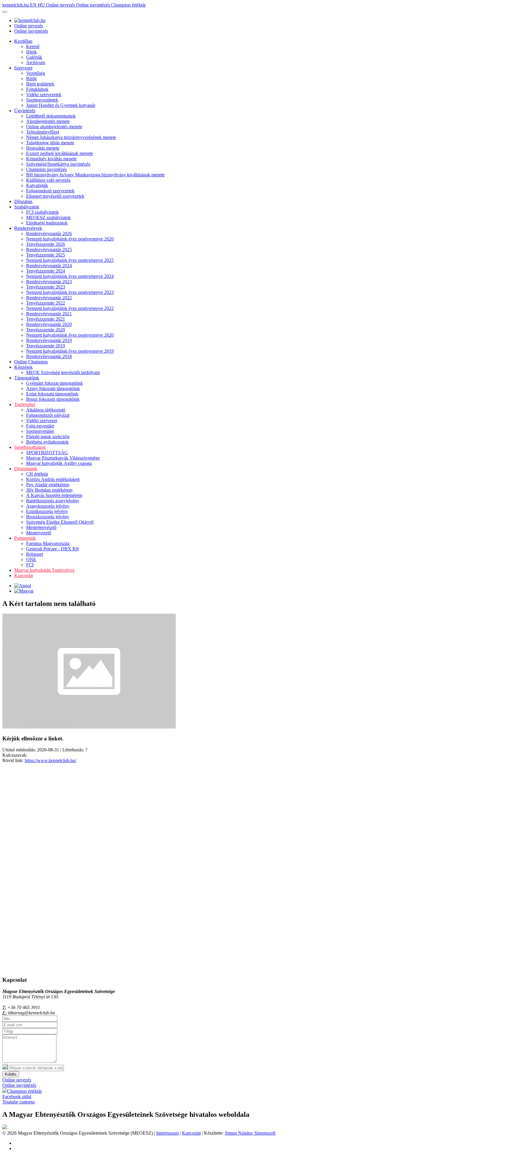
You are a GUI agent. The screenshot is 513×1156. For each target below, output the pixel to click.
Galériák (34, 57)
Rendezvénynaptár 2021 (49, 313)
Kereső (32, 46)
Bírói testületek (40, 83)
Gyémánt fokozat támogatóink (54, 383)
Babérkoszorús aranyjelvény (52, 500)
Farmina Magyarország (47, 543)
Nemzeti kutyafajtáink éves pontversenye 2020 (70, 335)
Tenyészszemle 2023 (45, 286)
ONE (31, 559)
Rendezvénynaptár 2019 (49, 340)
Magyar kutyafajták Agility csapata (59, 463)
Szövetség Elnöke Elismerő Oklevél (60, 522)
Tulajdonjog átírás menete (50, 142)
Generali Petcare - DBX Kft (52, 548)
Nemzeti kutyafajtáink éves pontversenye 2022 (70, 308)
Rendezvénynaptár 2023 (49, 281)
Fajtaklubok (37, 89)
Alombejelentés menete (48, 121)
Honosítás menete (42, 148)
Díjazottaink (25, 468)
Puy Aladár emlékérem (47, 484)
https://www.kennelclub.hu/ (50, 760)
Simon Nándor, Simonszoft (250, 1133)
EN (34, 4)
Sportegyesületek (42, 99)
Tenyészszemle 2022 (45, 302)
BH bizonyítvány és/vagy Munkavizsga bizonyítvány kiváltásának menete (95, 174)
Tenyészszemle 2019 (45, 345)
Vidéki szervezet (41, 420)
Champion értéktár (128, 4)
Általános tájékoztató (45, 409)
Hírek (31, 51)
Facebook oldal (16, 1096)
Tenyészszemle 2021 (45, 319)
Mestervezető (38, 532)
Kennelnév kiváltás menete (51, 158)
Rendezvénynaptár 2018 (49, 356)
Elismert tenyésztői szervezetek (55, 196)
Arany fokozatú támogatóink (53, 388)
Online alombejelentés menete (54, 126)
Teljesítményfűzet (42, 131)
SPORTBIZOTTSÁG (47, 452)
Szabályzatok (26, 206)
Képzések (23, 367)
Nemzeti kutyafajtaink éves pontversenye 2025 (70, 260)
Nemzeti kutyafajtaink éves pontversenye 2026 (70, 238)
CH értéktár (37, 473)
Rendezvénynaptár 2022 (49, 297)
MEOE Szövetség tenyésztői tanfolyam (63, 372)
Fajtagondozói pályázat (47, 415)
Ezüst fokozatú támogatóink (52, 393)
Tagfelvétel (24, 404)
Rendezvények (28, 228)
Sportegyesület (40, 431)
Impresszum (167, 1133)
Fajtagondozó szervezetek (50, 190)
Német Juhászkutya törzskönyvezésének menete (71, 137)
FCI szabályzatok (42, 212)
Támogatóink (26, 377)
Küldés (11, 1074)
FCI (30, 564)
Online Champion (31, 361)
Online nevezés (61, 4)
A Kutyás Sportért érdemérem (54, 495)
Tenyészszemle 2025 (45, 254)
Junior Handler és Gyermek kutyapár (60, 105)
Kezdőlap (23, 41)
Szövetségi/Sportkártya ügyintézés (58, 164)
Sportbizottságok (30, 447)
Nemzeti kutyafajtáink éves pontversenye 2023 (70, 292)
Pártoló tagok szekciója (47, 436)
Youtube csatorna (18, 1101)
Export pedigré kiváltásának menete (59, 153)
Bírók (31, 78)
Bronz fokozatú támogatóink (53, 399)
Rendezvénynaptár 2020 (49, 324)
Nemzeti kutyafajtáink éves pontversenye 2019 (70, 351)
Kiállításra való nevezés (48, 180)
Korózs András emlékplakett (53, 479)
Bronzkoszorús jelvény (47, 516)
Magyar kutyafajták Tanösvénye (44, 570)
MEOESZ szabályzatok (48, 217)
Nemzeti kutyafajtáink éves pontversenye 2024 (70, 276)
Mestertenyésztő (41, 527)
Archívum (35, 62)
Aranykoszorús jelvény (47, 506)
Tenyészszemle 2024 (45, 270)
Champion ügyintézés (46, 169)
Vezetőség (35, 73)
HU (42, 4)
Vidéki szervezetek (43, 94)
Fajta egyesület (40, 425)
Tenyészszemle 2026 (45, 244)
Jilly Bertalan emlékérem (49, 490)
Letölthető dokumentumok (51, 115)
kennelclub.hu (16, 4)
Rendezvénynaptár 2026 (49, 233)
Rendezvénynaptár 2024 (49, 265)
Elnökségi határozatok (47, 222)
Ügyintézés (24, 110)
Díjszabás (23, 201)
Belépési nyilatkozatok (47, 441)
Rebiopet (34, 554)
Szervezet (23, 67)
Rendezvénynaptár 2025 (49, 249)
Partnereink (25, 538)
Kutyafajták (37, 185)
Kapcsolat (23, 575)
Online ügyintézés (93, 4)
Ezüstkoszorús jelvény (47, 511)
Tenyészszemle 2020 (45, 329)
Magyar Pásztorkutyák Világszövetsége (63, 457)
